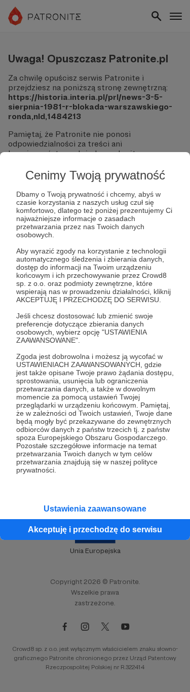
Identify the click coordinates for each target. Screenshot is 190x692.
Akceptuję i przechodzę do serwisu (95, 529)
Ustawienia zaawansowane (95, 508)
